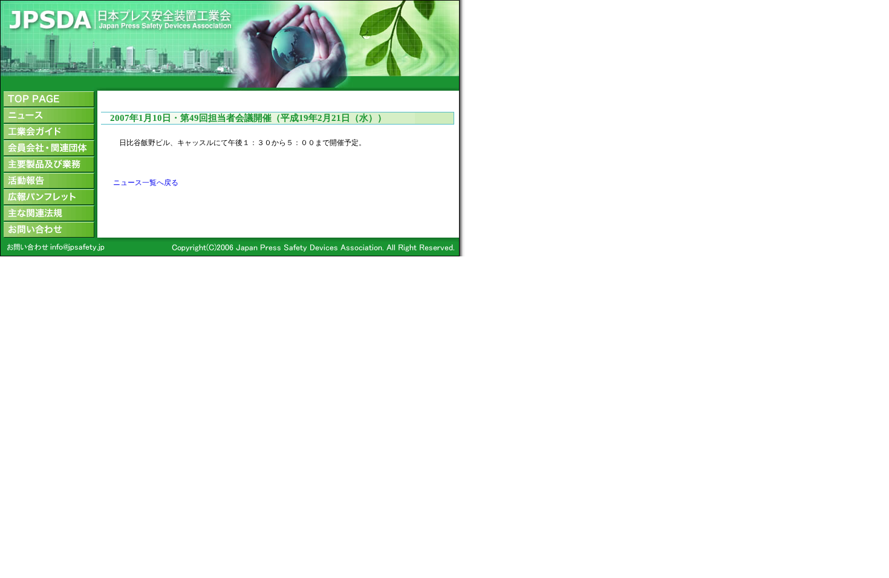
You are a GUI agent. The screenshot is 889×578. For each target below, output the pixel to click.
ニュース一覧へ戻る (145, 182)
